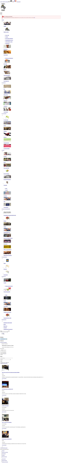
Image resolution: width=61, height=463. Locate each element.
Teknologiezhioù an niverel (9, 40)
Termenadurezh (6, 207)
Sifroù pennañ (6, 94)
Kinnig (5, 263)
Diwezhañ (6, 363)
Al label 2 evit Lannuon (5, 405)
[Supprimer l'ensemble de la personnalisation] (3, 339)
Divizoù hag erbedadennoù (9, 58)
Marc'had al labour (6, 173)
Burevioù (5, 69)
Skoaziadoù (5, 185)
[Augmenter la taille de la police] (1, 339)
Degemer (3, 450)
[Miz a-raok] (0, 348)
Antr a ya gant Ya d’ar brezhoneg (6, 422)
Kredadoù (3, 455)
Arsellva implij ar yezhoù (8, 41)
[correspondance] (11, 1)
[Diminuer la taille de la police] (0, 339)
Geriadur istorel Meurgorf (7, 312)
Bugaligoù (5, 156)
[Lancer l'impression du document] (4, 339)
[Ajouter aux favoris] (6, 339)
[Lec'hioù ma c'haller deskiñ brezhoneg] (7, 118)
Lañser (1, 1)
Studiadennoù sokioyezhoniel (8, 322)
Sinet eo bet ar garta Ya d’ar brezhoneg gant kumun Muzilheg (10, 372)
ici (34, 17)
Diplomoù (5, 137)
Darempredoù (18, 1)
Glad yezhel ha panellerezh (9, 38)
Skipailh (5, 26)
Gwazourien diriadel (6, 148)
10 (3, 363)
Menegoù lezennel (4, 456)
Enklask (7, 1)
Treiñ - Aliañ (7, 35)
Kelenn (5, 162)
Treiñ (4, 201)
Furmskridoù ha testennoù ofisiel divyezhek (10, 215)
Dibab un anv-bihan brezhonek (8, 238)
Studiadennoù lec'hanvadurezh (8, 329)
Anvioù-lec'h (5, 106)
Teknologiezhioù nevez (7, 232)
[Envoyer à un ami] (5, 339)
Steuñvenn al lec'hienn (5, 452)
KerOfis (5, 300)
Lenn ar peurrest (4, 378)
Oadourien (5, 131)
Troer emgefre (6, 306)
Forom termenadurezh (7, 291)
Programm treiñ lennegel (7, 179)
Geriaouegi (5, 327)
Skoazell (6, 190)
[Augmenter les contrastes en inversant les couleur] (2, 339)
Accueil (3, 333)
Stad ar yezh (5, 100)
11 (4, 363)
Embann (5, 226)
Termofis (5, 282)
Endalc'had (4, 1)
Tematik (1, 359)
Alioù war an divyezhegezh (7, 249)
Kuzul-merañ (5, 49)
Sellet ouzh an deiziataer (3, 342)
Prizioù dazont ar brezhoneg (8, 255)
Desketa (5, 125)
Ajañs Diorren (7, 43)
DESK (6, 188)
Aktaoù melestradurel (7, 75)
